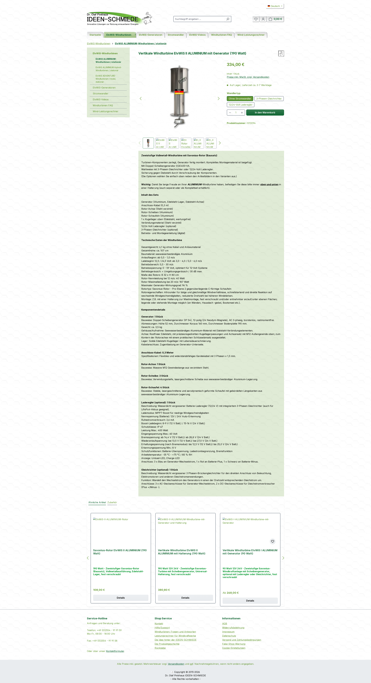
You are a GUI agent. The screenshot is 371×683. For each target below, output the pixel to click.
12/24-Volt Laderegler (240, 104)
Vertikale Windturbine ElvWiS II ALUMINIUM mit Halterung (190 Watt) (181, 552)
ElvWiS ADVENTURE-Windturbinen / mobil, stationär (106, 79)
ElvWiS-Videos (101, 99)
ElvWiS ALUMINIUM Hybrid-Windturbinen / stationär (109, 69)
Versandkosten (176, 663)
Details (121, 597)
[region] (180, 104)
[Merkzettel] (256, 19)
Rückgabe (160, 647)
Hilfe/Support (162, 627)
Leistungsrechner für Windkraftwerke (175, 635)
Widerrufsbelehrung (233, 627)
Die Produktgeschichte (167, 643)
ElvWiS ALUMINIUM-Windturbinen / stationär (108, 60)
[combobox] (199, 19)
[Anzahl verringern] (230, 112)
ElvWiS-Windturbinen (105, 53)
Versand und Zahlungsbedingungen (241, 639)
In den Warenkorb (265, 112)
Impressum (228, 631)
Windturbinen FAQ (103, 105)
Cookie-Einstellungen (233, 647)
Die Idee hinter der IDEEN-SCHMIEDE (176, 639)
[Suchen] (227, 19)
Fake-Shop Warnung (233, 643)
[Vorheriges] (140, 98)
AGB (224, 623)
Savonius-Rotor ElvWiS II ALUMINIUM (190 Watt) (120, 552)
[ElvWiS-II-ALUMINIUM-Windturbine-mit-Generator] (180, 95)
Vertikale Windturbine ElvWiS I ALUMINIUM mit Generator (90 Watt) (250, 552)
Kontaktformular (115, 651)
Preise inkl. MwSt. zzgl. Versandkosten (248, 77)
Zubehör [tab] (112, 502)
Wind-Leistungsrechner (105, 111)
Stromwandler (100, 93)
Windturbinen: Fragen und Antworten (175, 631)
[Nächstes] (219, 98)
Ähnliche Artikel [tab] (97, 502)
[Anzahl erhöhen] (242, 112)
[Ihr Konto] (263, 19)
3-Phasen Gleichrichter (269, 98)
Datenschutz (229, 635)
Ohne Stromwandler (240, 98)
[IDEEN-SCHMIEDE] (281, 53)
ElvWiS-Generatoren (104, 87)
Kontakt (159, 623)
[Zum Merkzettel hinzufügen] (272, 541)
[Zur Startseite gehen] (119, 18)
